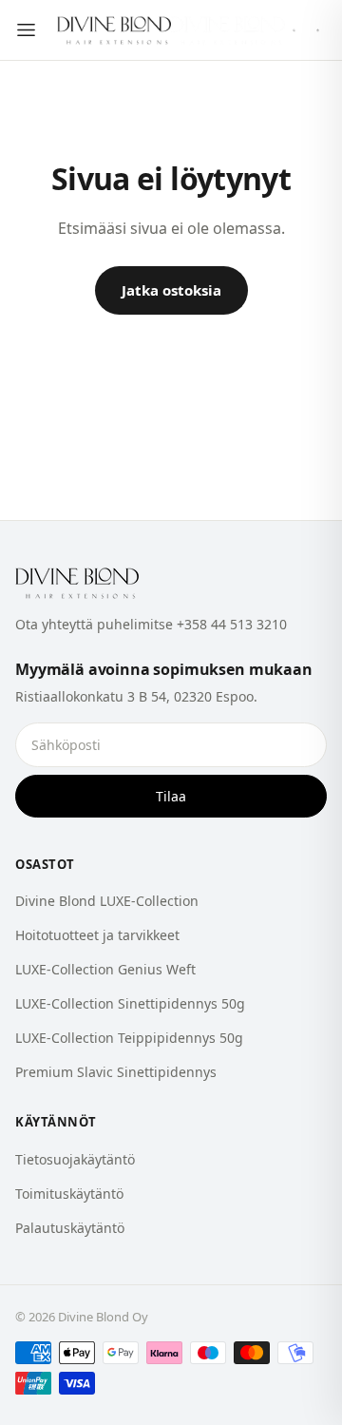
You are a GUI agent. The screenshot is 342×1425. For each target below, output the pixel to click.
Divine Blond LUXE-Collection (107, 901)
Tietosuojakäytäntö (75, 1159)
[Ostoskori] (318, 30)
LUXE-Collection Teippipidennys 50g (129, 1038)
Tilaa (171, 796)
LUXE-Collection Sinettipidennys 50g (130, 1003)
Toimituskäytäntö (69, 1193)
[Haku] (294, 30)
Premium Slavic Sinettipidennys (116, 1072)
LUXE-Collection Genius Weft (105, 969)
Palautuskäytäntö (69, 1228)
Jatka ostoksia (171, 289)
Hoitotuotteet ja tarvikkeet (97, 935)
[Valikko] (26, 29)
